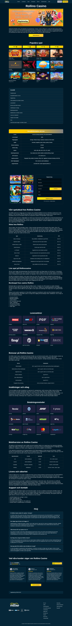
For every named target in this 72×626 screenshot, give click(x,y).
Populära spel (13, 93)
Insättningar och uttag (14, 107)
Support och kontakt (14, 117)
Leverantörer (12, 102)
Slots (56, 46)
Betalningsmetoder (14, 110)
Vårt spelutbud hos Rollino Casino (17, 100)
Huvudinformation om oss (15, 95)
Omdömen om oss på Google (56, 563)
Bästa (15, 46)
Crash (42, 46)
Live (28, 46)
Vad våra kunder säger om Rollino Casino (18, 122)
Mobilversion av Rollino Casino (16, 112)
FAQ (11, 120)
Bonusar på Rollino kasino (15, 105)
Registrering (12, 98)
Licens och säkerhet (14, 115)
